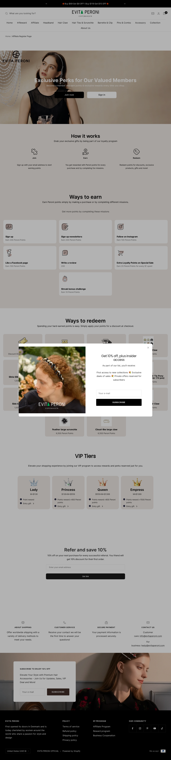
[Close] (148, 348)
